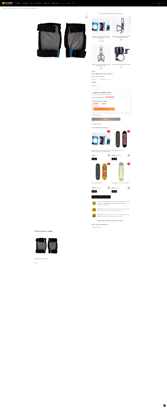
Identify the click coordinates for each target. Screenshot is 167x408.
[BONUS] (159, 3)
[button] (18, 3)
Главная (5, 8)
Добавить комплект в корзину (101, 197)
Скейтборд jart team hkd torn (118, 150)
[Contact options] (164, 405)
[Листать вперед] (85, 267)
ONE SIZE (94, 158)
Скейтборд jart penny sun (97, 182)
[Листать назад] (82, 267)
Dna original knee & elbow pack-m (30, 8)
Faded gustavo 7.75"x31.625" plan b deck (120, 182)
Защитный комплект (100, 76)
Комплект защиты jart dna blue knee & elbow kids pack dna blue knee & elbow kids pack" (101, 151)
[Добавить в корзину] (108, 155)
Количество (94, 85)
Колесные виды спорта (14, 8)
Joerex (93, 71)
